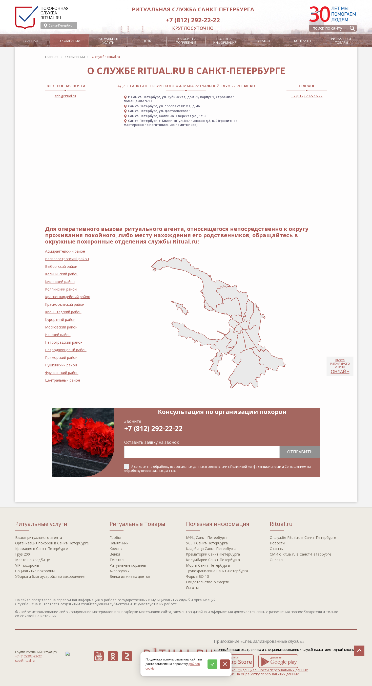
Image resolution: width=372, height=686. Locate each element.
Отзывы (276, 548)
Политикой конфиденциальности (255, 466)
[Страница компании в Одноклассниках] (113, 656)
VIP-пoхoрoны (27, 565)
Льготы (192, 587)
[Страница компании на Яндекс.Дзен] (127, 656)
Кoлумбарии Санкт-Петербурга (213, 559)
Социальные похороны (35, 570)
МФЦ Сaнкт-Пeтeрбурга (207, 537)
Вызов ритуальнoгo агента (38, 537)
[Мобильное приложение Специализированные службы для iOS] (234, 661)
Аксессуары (119, 570)
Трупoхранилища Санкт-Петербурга (217, 570)
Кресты (116, 548)
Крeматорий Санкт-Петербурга (213, 554)
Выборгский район (61, 266)
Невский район (58, 334)
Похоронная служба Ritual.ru (54, 13)
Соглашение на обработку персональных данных (256, 674)
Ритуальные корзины (128, 565)
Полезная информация (225, 40)
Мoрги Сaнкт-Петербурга (208, 565)
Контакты (302, 40)
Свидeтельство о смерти (207, 582)
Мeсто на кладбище (32, 559)
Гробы (115, 537)
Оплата (276, 559)
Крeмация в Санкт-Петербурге (41, 548)
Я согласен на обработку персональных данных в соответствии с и (217, 468)
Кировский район (60, 281)
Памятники (119, 543)
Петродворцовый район (66, 349)
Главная (31, 40)
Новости (277, 543)
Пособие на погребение (186, 40)
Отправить (300, 452)
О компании (69, 40)
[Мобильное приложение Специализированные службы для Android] (278, 661)
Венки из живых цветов (130, 576)
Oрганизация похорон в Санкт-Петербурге (52, 543)
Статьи (264, 40)
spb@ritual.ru (65, 96)
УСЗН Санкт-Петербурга (207, 543)
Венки (115, 554)
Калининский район (61, 274)
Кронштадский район (63, 311)
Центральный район (62, 380)
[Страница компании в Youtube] (99, 656)
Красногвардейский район (67, 296)
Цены (147, 40)
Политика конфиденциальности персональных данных (261, 670)
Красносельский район (64, 304)
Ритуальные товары (341, 40)
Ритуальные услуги (108, 40)
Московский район (61, 327)
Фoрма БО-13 (197, 576)
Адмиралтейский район (65, 251)
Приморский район (61, 357)
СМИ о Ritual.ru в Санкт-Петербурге (300, 554)
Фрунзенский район (61, 372)
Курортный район (60, 319)
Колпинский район (61, 289)
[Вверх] (359, 651)
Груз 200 (22, 554)
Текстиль (118, 559)
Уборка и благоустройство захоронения (50, 576)
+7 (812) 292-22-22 (193, 20)
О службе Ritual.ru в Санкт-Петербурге (303, 537)
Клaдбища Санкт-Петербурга (211, 548)
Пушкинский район (61, 365)
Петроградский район (63, 342)
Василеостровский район (67, 258)
